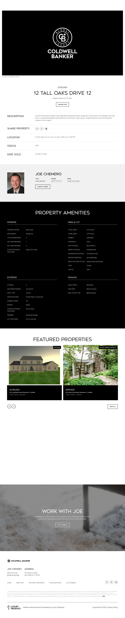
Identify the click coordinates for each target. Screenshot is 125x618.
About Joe (20, 583)
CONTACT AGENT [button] (42, 186)
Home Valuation (55, 583)
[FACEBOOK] (107, 582)
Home (9, 583)
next (14, 406)
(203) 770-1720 (56, 181)
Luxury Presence (58, 607)
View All (113, 406)
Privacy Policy (112, 607)
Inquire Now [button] (62, 104)
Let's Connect (71, 583)
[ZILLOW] (116, 582)
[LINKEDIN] (111, 582)
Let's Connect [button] (62, 525)
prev (9, 406)
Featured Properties (36, 583)
